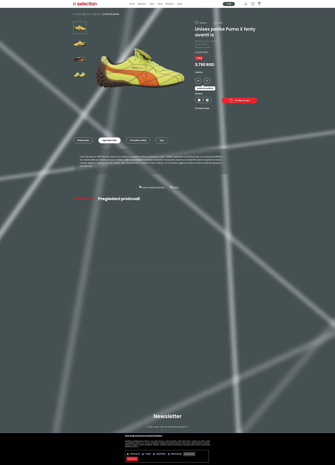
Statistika (161, 453)
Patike (99, 14)
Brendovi (170, 3)
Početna (77, 14)
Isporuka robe (109, 140)
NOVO (132, 3)
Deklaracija (83, 140)
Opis (162, 140)
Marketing (176, 453)
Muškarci (142, 3)
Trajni (148, 453)
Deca (160, 3)
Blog (180, 3)
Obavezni (135, 453)
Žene (152, 3)
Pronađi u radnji (138, 140)
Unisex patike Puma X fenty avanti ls (90, 254)
